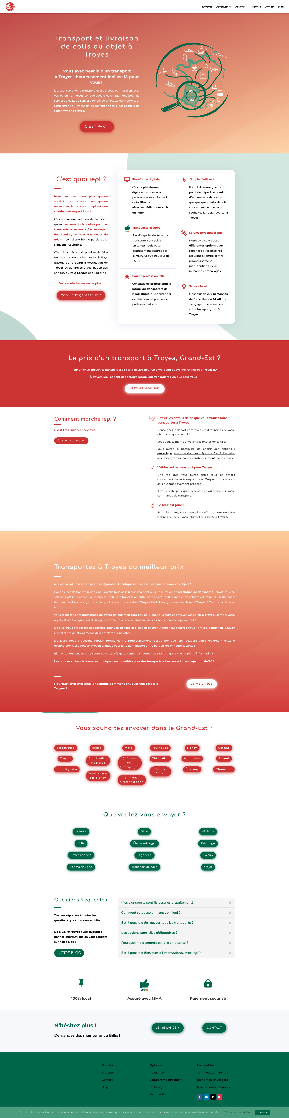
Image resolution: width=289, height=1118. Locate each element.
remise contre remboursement (194, 458)
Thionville (160, 758)
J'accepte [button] (262, 1112)
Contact (269, 7)
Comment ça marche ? (71, 440)
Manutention (158, 1094)
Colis (81, 843)
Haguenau (192, 758)
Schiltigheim (67, 769)
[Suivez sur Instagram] (219, 1097)
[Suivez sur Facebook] (199, 1097)
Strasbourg (66, 748)
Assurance (157, 1072)
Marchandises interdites (213, 1087)
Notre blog (69, 953)
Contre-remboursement (166, 1079)
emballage (164, 453)
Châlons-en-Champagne (129, 763)
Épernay (192, 769)
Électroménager (144, 843)
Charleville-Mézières (98, 760)
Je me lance (166, 1027)
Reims (97, 748)
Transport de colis (144, 866)
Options (240, 7)
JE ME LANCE (202, 683)
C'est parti (97, 127)
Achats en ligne (81, 866)
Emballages (158, 1087)
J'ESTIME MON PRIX (144, 388)
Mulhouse (160, 748)
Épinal (224, 758)
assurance (196, 255)
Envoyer (207, 7)
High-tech (144, 855)
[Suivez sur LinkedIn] (206, 1097)
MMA (139, 255)
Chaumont (224, 769)
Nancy (192, 748)
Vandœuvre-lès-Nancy (98, 775)
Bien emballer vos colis (212, 1079)
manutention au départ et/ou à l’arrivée (204, 453)
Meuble (81, 831)
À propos (108, 1072)
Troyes (65, 758)
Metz (128, 748)
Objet (208, 866)
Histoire (256, 7)
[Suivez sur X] (213, 1097)
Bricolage (208, 843)
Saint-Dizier (160, 771)
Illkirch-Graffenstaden (131, 780)
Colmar (224, 748)
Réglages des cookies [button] (238, 1112)
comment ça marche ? (81, 295)
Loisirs (208, 855)
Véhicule (208, 831)
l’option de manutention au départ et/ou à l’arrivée (172, 627)
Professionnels (81, 855)
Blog (281, 7)
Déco (144, 831)
